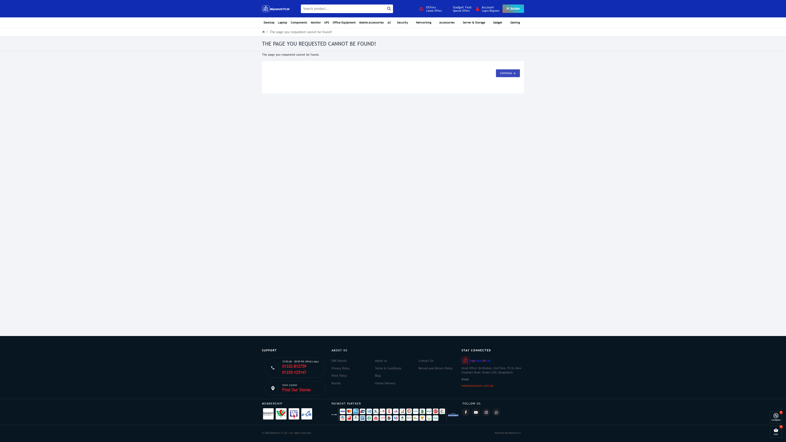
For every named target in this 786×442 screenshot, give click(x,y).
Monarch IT (515, 433)
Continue (506, 73)
